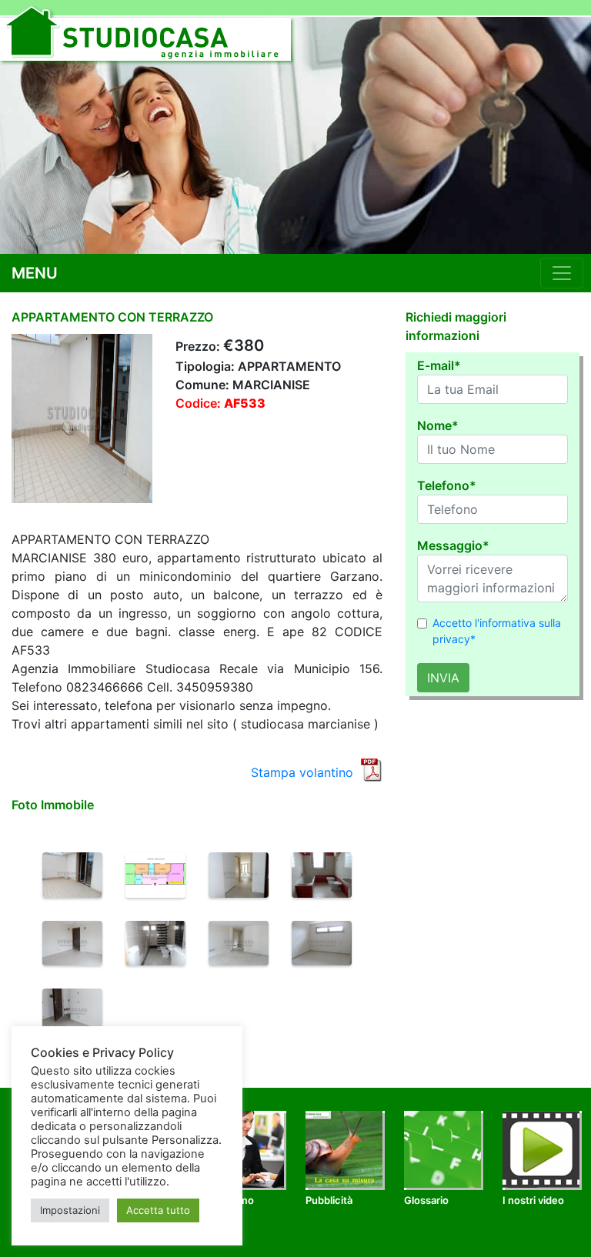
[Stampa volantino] (370, 768)
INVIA (443, 677)
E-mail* (439, 365)
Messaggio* (453, 545)
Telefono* (446, 485)
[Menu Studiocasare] (561, 273)
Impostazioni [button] (70, 1210)
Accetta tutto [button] (158, 1210)
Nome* (438, 425)
